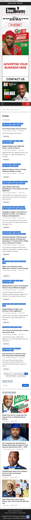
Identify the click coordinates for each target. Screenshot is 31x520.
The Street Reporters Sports (9, 449)
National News (6, 125)
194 (16, 373)
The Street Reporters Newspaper (10, 130)
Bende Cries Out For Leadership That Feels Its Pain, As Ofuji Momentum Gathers (14, 417)
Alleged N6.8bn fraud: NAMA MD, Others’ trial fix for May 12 (13, 147)
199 (10, 376)
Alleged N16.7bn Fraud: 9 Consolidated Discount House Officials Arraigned (15, 287)
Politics (16, 166)
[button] (2, 104)
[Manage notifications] (28, 517)
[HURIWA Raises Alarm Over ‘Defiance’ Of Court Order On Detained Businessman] (15, 460)
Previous (6, 373)
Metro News (5, 183)
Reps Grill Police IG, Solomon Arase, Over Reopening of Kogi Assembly (14, 354)
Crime (16, 123)
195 (19, 373)
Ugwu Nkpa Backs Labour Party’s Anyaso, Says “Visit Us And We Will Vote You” (15, 501)
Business (13, 141)
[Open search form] (19, 104)
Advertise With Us (17, 511)
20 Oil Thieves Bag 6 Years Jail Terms (14, 129)
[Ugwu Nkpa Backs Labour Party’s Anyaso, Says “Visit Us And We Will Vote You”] (15, 488)
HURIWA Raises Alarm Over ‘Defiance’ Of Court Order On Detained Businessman (15, 473)
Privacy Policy (22, 513)
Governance (17, 164)
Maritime (21, 123)
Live (28, 104)
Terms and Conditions (11, 513)
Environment (18, 181)
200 (14, 376)
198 (7, 376)
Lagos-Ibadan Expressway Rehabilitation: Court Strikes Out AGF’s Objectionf (15, 188)
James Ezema (6, 421)
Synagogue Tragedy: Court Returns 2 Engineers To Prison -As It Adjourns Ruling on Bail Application (14, 214)
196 (23, 373)
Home (9, 511)
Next (23, 376)
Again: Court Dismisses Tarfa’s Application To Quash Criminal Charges (15, 267)
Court (12, 123)
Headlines (14, 467)
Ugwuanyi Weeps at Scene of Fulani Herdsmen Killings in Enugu (14, 170)
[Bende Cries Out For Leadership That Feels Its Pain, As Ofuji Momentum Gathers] (15, 404)
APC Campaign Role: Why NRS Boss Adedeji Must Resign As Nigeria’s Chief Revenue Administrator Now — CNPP (15, 445)
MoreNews (16, 518)
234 (20, 376)
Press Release (18, 125)
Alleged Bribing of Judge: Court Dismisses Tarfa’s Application (12, 310)
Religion (23, 208)
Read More (6, 136)
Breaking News (6, 123)
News (12, 125)
